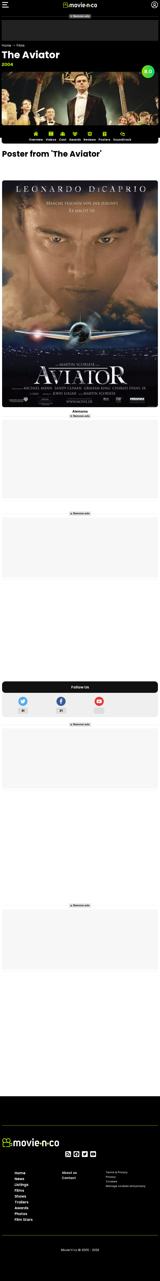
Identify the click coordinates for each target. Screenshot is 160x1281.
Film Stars (24, 1219)
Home (6, 45)
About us (69, 1173)
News (19, 1178)
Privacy (111, 1177)
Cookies (111, 1181)
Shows (20, 1196)
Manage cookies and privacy (125, 1186)
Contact (69, 1178)
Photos (21, 1213)
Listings (22, 1184)
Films (20, 45)
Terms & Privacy (117, 1172)
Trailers (22, 1202)
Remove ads (81, 16)
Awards (22, 1207)
